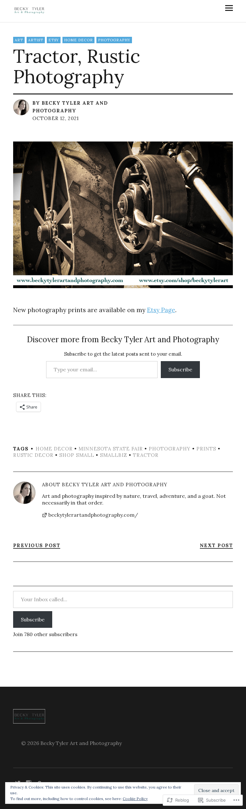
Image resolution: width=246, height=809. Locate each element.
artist (35, 40)
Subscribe (180, 369)
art (19, 40)
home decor (78, 40)
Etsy (53, 40)
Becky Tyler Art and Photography (115, 484)
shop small (76, 455)
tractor (146, 455)
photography (114, 40)
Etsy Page (161, 310)
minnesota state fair (110, 449)
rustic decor (33, 455)
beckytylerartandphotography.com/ (93, 515)
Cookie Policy (135, 798)
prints (206, 449)
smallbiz (113, 455)
